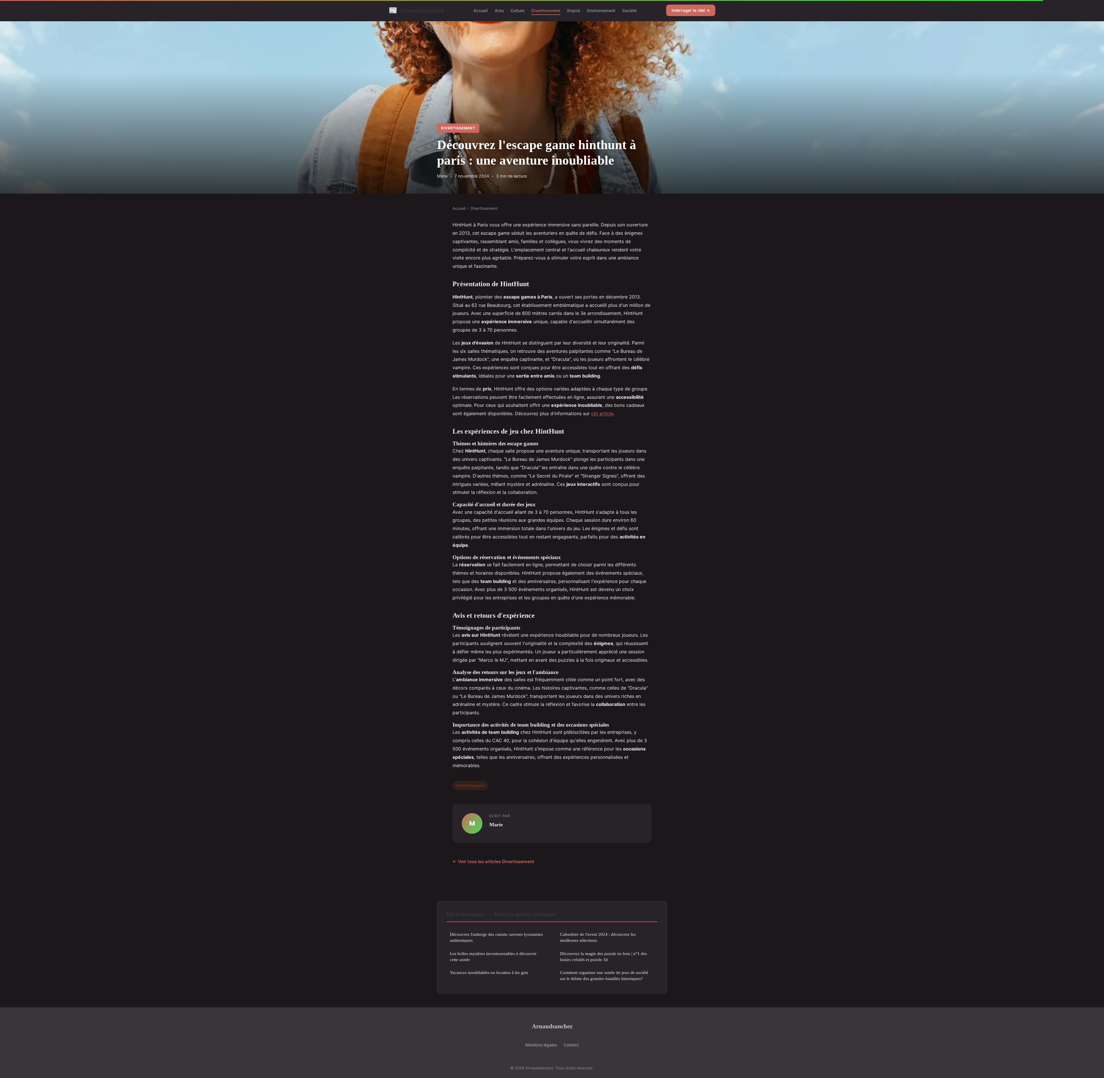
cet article (602, 413)
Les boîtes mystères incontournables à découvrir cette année (493, 956)
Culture (517, 10)
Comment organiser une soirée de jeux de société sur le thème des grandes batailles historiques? (604, 975)
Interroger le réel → (691, 10)
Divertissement (545, 10)
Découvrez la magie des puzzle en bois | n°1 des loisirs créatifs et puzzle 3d (603, 956)
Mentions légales (541, 1044)
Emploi (573, 10)
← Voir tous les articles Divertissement (493, 861)
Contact (571, 1044)
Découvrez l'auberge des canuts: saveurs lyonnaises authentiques (496, 937)
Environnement (601, 10)
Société (629, 10)
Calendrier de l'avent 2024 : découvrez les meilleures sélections (598, 937)
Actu (499, 10)
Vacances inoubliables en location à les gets (489, 972)
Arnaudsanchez (416, 10)
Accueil (481, 10)
